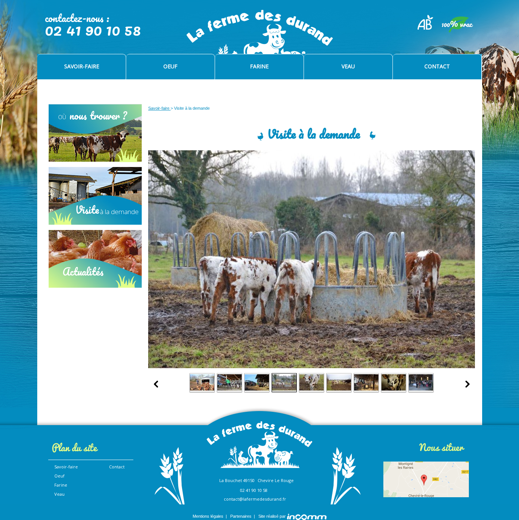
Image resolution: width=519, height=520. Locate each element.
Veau (59, 494)
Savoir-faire (159, 108)
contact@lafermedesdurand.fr (255, 499)
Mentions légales (208, 516)
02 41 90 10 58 (253, 490)
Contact (117, 467)
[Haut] (474, 418)
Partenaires (241, 516)
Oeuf (59, 476)
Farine (60, 485)
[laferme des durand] (260, 41)
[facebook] (80, 470)
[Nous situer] (427, 479)
